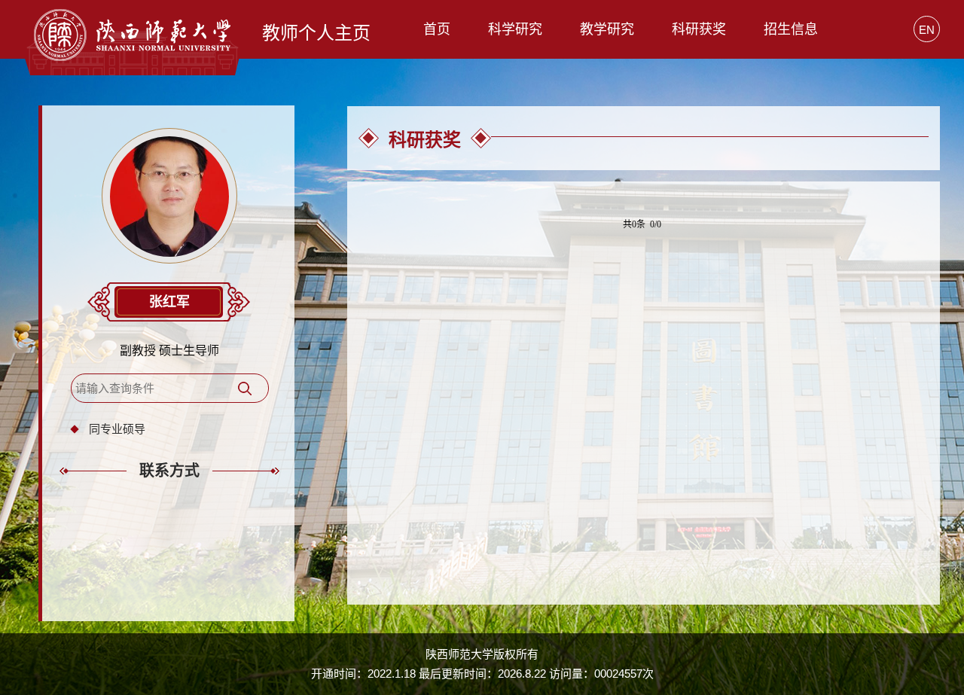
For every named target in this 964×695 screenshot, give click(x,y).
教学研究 (607, 29)
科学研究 (515, 29)
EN (927, 29)
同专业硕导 (117, 428)
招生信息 (791, 29)
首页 (436, 29)
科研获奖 (699, 29)
